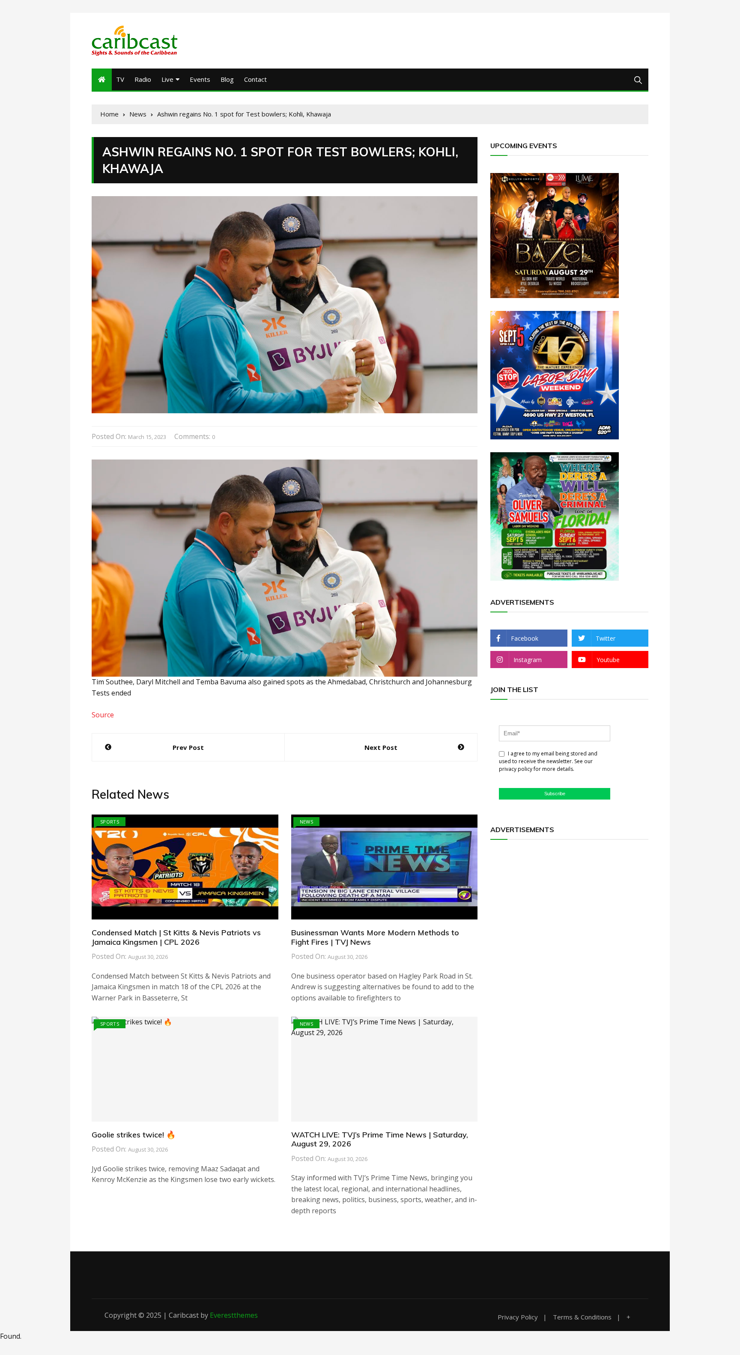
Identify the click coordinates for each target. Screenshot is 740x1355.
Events (200, 79)
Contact (255, 79)
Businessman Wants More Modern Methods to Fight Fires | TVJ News (375, 937)
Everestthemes (234, 1315)
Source (103, 714)
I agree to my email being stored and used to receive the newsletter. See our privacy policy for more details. (548, 761)
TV (120, 79)
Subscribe (554, 793)
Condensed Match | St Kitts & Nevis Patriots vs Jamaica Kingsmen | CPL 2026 (176, 937)
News (306, 821)
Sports (109, 821)
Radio (142, 79)
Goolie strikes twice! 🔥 (134, 1135)
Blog (227, 79)
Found (10, 1336)
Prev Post (188, 747)
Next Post (380, 747)
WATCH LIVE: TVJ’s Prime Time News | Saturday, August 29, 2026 (379, 1139)
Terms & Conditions (582, 1317)
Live (167, 79)
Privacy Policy (518, 1317)
